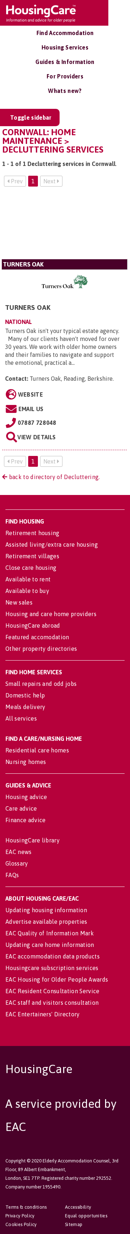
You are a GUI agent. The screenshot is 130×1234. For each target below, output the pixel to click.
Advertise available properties (46, 921)
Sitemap (73, 1224)
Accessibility (78, 1207)
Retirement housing (32, 533)
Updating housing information (46, 910)
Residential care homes (37, 750)
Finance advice (25, 820)
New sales (18, 602)
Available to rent (28, 579)
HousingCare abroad (32, 625)
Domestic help (25, 695)
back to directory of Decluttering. (53, 477)
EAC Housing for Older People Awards (56, 979)
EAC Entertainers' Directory (42, 1014)
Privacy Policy (19, 1215)
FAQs (12, 875)
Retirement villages (32, 556)
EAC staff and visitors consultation (52, 1002)
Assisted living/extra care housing (51, 544)
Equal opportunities (86, 1215)
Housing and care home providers (50, 614)
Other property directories (41, 648)
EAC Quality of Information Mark (49, 933)
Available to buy (27, 591)
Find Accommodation (65, 33)
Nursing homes (25, 762)
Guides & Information (64, 62)
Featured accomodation (37, 637)
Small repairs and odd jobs (41, 683)
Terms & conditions (26, 1207)
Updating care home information (49, 944)
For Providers (65, 76)
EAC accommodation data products (52, 956)
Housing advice (26, 797)
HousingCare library (32, 840)
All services (21, 718)
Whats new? (65, 90)
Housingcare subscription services (52, 968)
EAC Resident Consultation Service (52, 991)
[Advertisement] (64, 226)
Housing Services (65, 47)
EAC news (18, 852)
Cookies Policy (20, 1224)
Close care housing (31, 567)
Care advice (21, 808)
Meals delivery (25, 707)
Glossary (16, 863)
